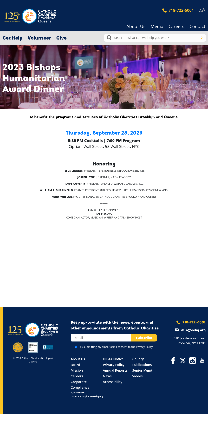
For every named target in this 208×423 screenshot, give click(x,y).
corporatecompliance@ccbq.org (87, 396)
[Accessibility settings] (202, 10)
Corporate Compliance (80, 385)
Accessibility (112, 382)
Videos (137, 376)
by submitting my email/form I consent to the (116, 347)
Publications (142, 364)
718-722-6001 (181, 10)
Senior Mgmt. (142, 370)
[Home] (24, 16)
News (107, 376)
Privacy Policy (144, 347)
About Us (135, 26)
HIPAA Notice (113, 359)
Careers (176, 26)
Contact (197, 26)
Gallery (138, 359)
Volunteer (39, 38)
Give (61, 38)
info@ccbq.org (193, 330)
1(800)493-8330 (78, 392)
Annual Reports (115, 370)
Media (157, 26)
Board (75, 364)
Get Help (12, 38)
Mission (77, 370)
